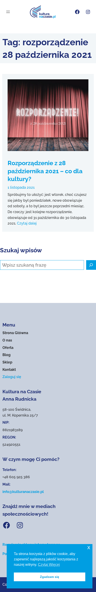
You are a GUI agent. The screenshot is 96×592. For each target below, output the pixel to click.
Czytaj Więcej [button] (49, 564)
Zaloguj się (11, 377)
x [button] (88, 547)
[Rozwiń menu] (8, 12)
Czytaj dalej (27, 223)
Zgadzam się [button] (49, 577)
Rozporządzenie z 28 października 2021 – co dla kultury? (45, 170)
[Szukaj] (91, 265)
